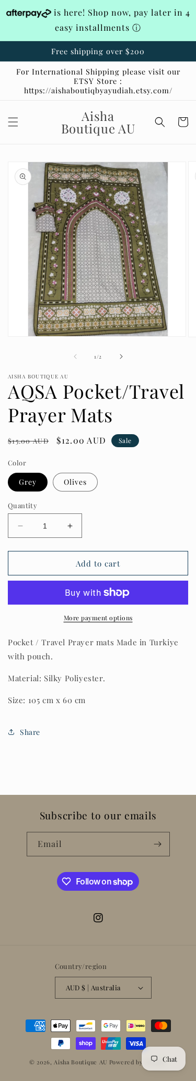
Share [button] (30, 732)
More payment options (98, 617)
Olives (75, 482)
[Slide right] (121, 356)
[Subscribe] (157, 844)
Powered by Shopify (138, 1062)
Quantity (22, 505)
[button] (13, 121)
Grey (28, 482)
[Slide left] (75, 356)
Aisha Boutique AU (81, 1062)
